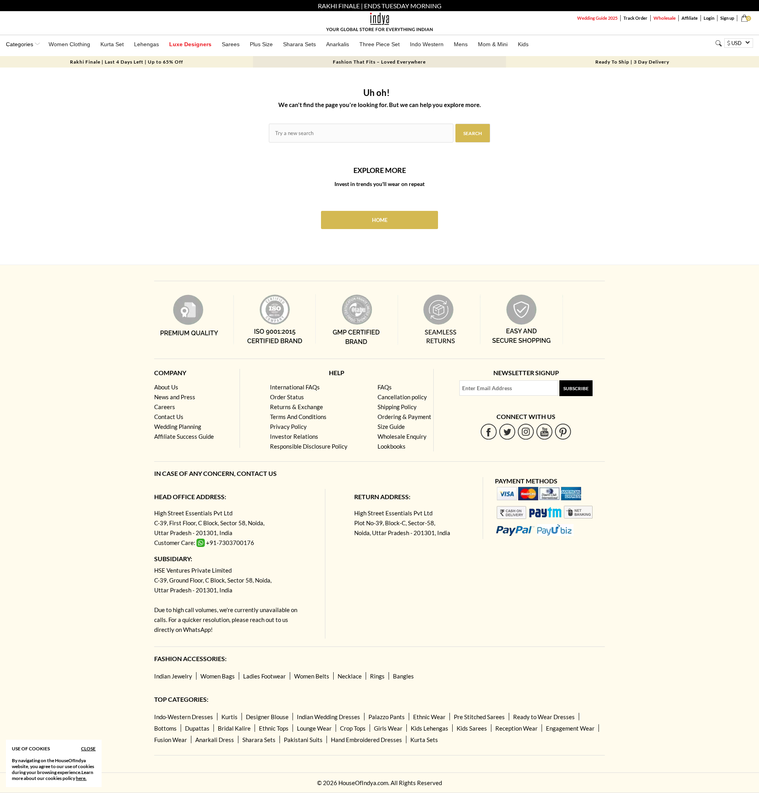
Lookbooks (392, 446)
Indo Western (427, 44)
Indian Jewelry (173, 676)
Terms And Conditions (298, 416)
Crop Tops (353, 728)
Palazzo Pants (386, 716)
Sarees (231, 44)
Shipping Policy (397, 406)
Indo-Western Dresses (183, 716)
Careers (164, 406)
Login (709, 18)
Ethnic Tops (274, 728)
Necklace (350, 676)
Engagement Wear (570, 728)
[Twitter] (507, 431)
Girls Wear (388, 728)
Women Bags (217, 676)
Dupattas (197, 728)
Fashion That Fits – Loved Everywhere (379, 62)
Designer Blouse (267, 716)
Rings (377, 676)
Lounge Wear (314, 728)
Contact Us (168, 416)
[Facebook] (489, 431)
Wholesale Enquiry (402, 436)
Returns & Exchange (296, 406)
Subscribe (576, 388)
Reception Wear (516, 728)
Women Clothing (69, 44)
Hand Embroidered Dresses (366, 739)
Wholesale (664, 18)
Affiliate (690, 18)
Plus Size (261, 44)
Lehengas (146, 44)
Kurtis (229, 716)
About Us (166, 387)
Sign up (727, 18)
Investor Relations (294, 436)
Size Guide (391, 426)
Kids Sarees (472, 728)
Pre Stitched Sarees (479, 716)
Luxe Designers (190, 44)
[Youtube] (544, 431)
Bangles (403, 676)
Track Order (635, 18)
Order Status (287, 396)
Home (379, 220)
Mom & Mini (493, 44)
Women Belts (311, 676)
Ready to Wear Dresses (544, 716)
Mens (461, 44)
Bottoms (165, 728)
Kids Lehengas (429, 728)
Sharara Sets (299, 44)
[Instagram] (526, 431)
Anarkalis (337, 44)
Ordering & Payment (404, 416)
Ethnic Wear (429, 716)
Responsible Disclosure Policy (308, 446)
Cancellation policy (402, 396)
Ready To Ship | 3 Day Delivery (632, 62)
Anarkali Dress (214, 739)
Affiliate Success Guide (184, 436)
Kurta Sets (424, 739)
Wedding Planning (177, 426)
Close (88, 749)
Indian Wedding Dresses (328, 716)
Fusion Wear (170, 739)
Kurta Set (112, 44)
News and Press (174, 396)
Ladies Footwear (264, 676)
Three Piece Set (379, 44)
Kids (523, 44)
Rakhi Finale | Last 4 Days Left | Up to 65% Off (126, 62)
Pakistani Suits (303, 739)
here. (81, 778)
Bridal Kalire (234, 728)
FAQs (385, 387)
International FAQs (295, 387)
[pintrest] (563, 431)
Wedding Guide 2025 (597, 18)
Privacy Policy (288, 426)
